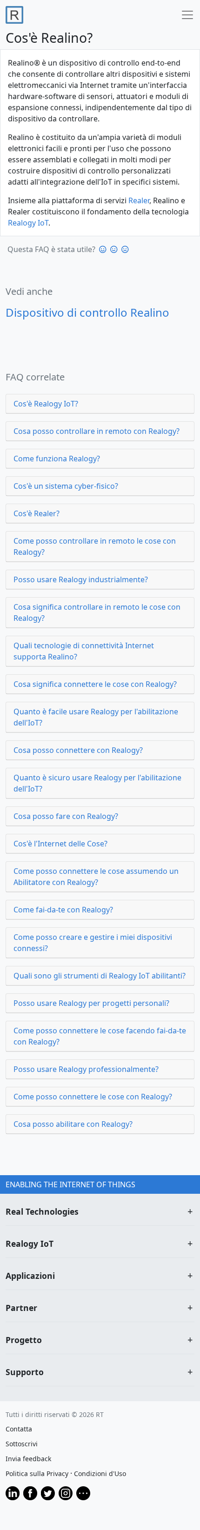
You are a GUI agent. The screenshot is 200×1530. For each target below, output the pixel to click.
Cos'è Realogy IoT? (45, 404)
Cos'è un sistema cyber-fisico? (65, 486)
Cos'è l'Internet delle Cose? (60, 843)
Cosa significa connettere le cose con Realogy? (95, 684)
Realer (138, 200)
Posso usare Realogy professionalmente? (86, 1069)
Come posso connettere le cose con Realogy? (92, 1096)
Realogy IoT (28, 223)
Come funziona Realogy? (56, 458)
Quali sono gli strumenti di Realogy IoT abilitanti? (99, 976)
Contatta (19, 1428)
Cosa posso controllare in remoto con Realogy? (96, 431)
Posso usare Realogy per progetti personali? (91, 1003)
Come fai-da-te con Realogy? (63, 910)
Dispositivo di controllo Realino (87, 312)
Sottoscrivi (22, 1443)
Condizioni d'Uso (100, 1473)
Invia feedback (28, 1458)
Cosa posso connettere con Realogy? (78, 750)
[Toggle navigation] (186, 15)
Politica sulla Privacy (37, 1473)
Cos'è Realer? (36, 513)
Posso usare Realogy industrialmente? (80, 579)
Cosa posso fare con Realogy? (65, 816)
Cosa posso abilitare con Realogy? (73, 1124)
